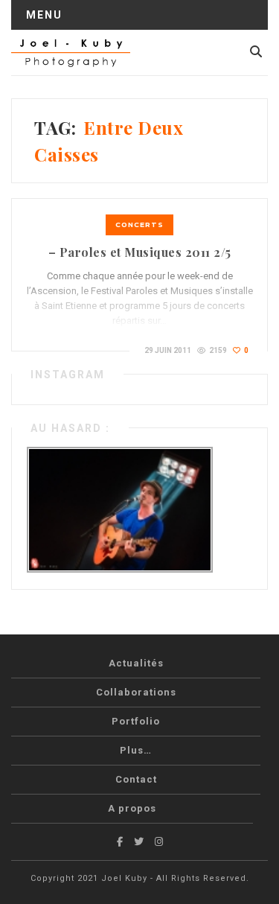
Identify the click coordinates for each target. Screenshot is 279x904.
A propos (132, 808)
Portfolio (136, 721)
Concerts (139, 224)
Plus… (136, 750)
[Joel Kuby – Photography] (70, 52)
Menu (44, 15)
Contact (136, 779)
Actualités (136, 663)
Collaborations (136, 692)
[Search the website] (256, 52)
